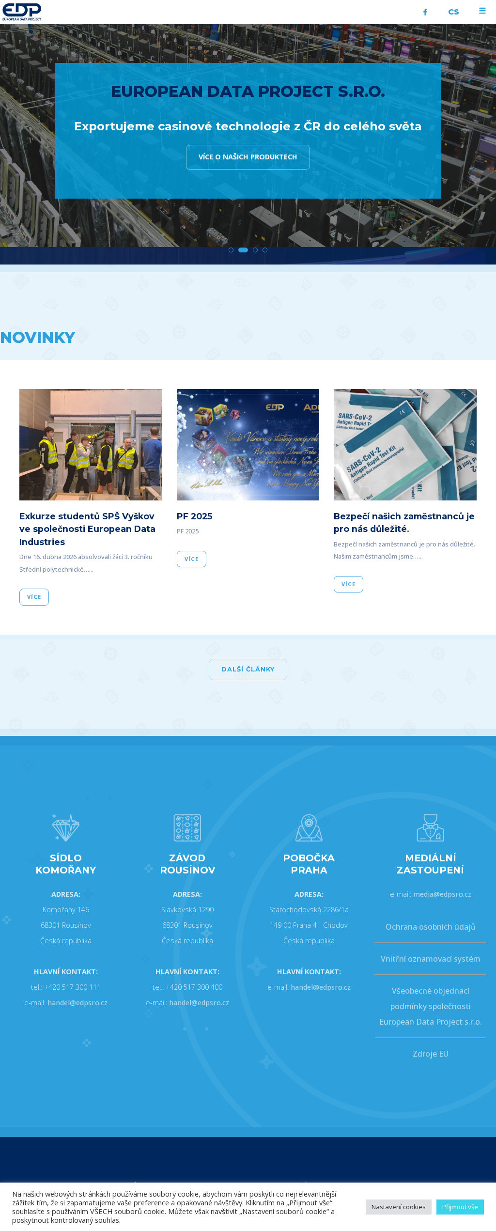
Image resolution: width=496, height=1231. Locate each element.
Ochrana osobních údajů (431, 926)
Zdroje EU (431, 1053)
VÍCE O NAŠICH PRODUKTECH (248, 156)
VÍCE (34, 596)
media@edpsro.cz (442, 894)
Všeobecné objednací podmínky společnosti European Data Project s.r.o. (430, 1006)
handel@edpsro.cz (77, 1002)
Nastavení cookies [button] (399, 1206)
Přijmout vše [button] (460, 1206)
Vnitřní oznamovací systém (430, 958)
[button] (231, 250)
